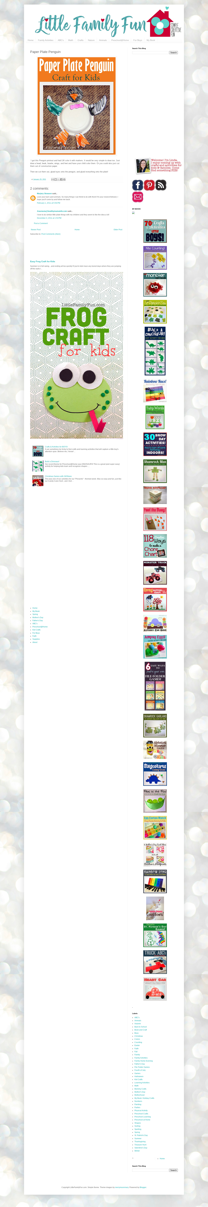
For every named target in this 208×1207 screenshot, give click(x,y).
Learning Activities (142, 1083)
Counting (138, 1042)
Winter (137, 1151)
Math (70, 40)
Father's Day (37, 620)
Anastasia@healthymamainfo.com (52, 211)
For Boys (137, 40)
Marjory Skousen (44, 193)
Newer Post (36, 230)
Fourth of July (140, 1070)
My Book (151, 40)
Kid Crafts (36, 630)
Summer (137, 1138)
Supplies (36, 639)
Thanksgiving (140, 1142)
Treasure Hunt (140, 1145)
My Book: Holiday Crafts (144, 1098)
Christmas (138, 1036)
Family (137, 1055)
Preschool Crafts (141, 1114)
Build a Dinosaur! (52, 461)
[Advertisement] (104, 247)
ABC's (61, 40)
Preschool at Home (142, 1120)
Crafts (80, 40)
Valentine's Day (140, 1148)
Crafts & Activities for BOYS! (56, 447)
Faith (34, 636)
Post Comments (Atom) (50, 234)
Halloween (138, 1076)
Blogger (143, 1187)
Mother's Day (37, 617)
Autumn (137, 1024)
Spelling (137, 1129)
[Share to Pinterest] (64, 179)
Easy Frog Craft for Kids (42, 261)
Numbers (138, 1101)
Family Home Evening (143, 1061)
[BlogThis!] (55, 179)
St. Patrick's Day (141, 1135)
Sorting (137, 1126)
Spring (35, 614)
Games (137, 1073)
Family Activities (45, 40)
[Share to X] (58, 179)
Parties (137, 1107)
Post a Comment (41, 223)
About (34, 642)
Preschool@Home (120, 40)
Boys (136, 1033)
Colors (137, 1039)
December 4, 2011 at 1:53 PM (49, 218)
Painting (137, 1104)
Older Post (118, 230)
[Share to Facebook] (61, 179)
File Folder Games (142, 1067)
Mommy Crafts (140, 1089)
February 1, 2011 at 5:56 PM (48, 203)
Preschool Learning (142, 1117)
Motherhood (139, 1095)
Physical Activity (141, 1110)
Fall (135, 1052)
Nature (91, 40)
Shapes (137, 1123)
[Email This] (52, 179)
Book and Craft (140, 1030)
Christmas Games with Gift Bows (58, 476)
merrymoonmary (122, 1187)
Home (30, 40)
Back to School (140, 1027)
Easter (137, 1045)
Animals (103, 40)
